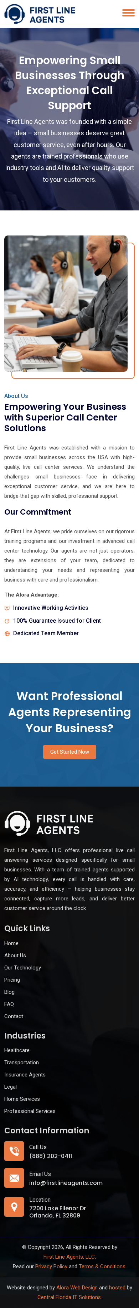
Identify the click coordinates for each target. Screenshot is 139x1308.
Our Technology (22, 967)
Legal (10, 1087)
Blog (9, 992)
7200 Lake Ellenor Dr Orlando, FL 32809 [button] (57, 1212)
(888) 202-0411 (50, 1156)
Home (11, 943)
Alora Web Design (77, 1287)
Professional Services (30, 1111)
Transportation (21, 1062)
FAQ (9, 1004)
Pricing (12, 980)
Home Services (22, 1099)
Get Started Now (69, 752)
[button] (127, 924)
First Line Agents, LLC (69, 1257)
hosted (117, 1287)
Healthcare (17, 1050)
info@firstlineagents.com (66, 1183)
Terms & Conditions (102, 1266)
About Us (15, 955)
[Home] (40, 14)
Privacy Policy (51, 1266)
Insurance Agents (25, 1074)
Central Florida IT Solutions (69, 1297)
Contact (13, 1016)
